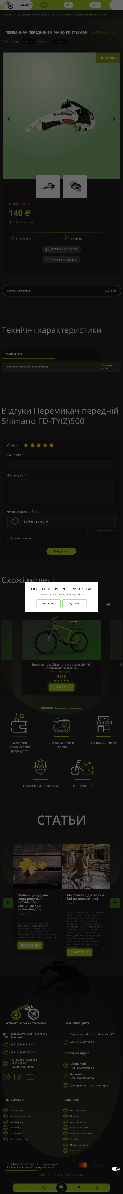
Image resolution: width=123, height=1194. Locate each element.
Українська (48, 603)
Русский (74, 603)
